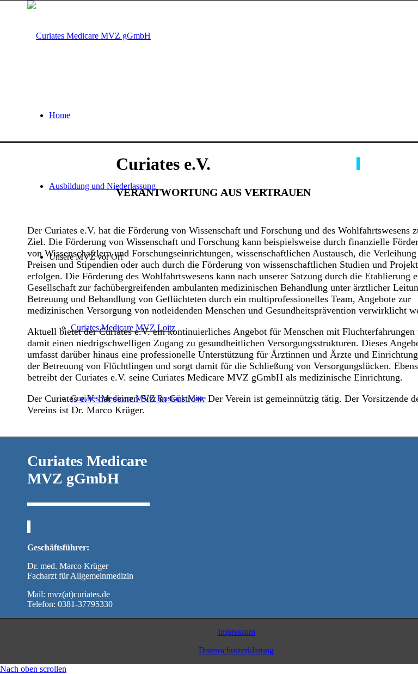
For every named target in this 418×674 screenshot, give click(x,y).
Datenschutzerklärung (236, 650)
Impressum (236, 631)
